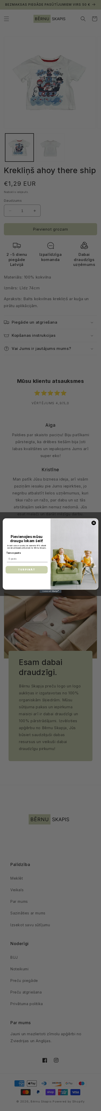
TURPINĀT (26, 569)
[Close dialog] (93, 522)
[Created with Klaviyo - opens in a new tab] (50, 591)
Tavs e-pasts (13, 553)
